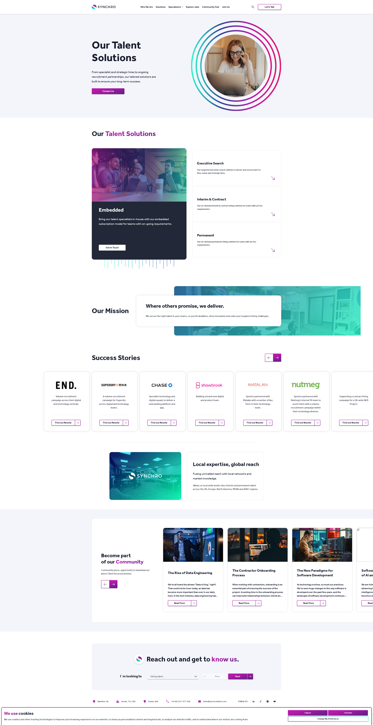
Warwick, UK (103, 701)
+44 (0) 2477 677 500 (180, 701)
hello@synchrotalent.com (214, 701)
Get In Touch (112, 247)
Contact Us (108, 91)
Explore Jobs (192, 7)
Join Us (226, 7)
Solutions (161, 7)
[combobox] (173, 676)
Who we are (146, 7)
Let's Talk (269, 7)
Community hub (210, 7)
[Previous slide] (269, 358)
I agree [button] (308, 713)
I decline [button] (348, 713)
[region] (138, 221)
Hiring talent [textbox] (157, 676)
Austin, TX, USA (128, 701)
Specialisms (174, 7)
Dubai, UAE (153, 701)
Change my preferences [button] (328, 719)
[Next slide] (277, 358)
